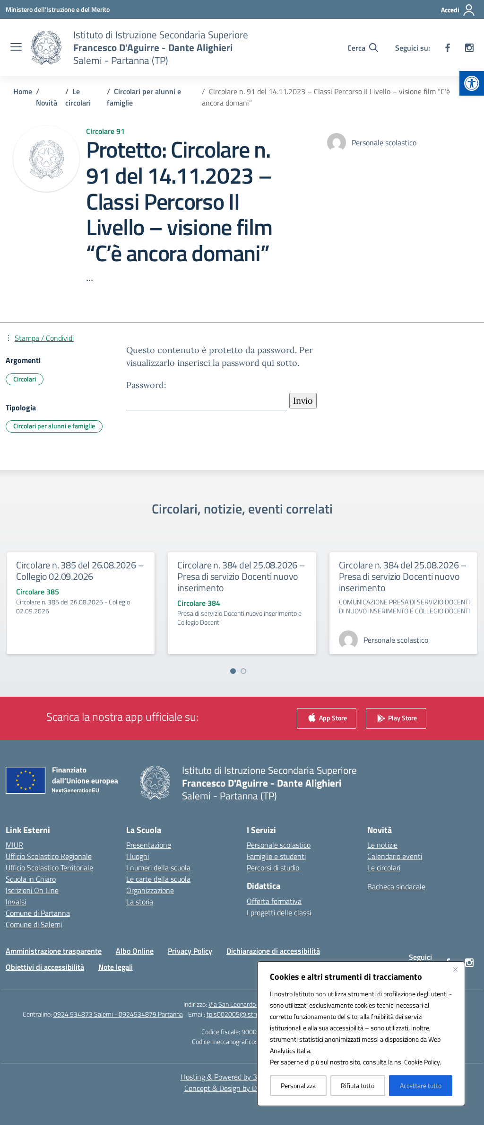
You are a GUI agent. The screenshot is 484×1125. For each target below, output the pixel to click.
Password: (146, 385)
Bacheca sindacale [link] (396, 886)
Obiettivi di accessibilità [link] (45, 967)
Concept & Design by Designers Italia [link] (242, 1088)
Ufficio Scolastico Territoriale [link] (49, 867)
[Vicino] (455, 969)
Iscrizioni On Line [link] (32, 890)
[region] (361, 1033)
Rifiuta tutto (357, 1085)
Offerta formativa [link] (274, 901)
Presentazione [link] (148, 844)
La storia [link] (139, 901)
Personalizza (298, 1085)
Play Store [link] (402, 717)
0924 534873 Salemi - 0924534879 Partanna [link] (118, 1014)
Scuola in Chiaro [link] (31, 879)
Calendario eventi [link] (394, 856)
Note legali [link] (115, 967)
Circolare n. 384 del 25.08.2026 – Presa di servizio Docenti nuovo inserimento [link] (241, 576)
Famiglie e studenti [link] (276, 856)
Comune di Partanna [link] (38, 913)
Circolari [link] (24, 379)
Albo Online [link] (135, 951)
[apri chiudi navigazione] (16, 47)
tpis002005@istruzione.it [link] (242, 1014)
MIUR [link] (14, 844)
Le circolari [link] (383, 867)
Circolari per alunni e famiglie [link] (54, 426)
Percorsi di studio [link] (273, 867)
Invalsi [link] (16, 901)
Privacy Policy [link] (190, 951)
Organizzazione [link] (150, 890)
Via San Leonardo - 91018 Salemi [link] (254, 1004)
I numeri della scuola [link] (158, 867)
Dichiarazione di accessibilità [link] (273, 951)
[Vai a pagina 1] (233, 671)
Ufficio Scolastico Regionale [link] (49, 856)
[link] (471, 83)
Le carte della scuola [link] (158, 879)
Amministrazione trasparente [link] (54, 951)
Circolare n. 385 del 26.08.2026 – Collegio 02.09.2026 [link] (80, 571)
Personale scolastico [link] (279, 844)
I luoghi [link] (137, 856)
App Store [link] (332, 717)
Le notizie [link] (382, 844)
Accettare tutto (420, 1085)
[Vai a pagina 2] (243, 671)
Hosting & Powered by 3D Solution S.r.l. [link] (242, 1076)
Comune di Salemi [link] (34, 924)
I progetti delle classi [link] (279, 912)
